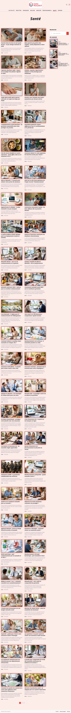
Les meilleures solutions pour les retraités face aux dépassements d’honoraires (10, 661)
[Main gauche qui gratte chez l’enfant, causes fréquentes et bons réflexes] (35, 34)
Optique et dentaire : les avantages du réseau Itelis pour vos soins (11, 394)
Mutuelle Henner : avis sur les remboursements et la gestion (9, 262)
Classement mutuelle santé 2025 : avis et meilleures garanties (34, 288)
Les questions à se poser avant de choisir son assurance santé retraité (35, 634)
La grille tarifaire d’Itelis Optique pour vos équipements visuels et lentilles (10, 235)
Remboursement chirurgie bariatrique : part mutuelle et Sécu (35, 555)
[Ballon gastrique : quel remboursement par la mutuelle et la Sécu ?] (11, 546)
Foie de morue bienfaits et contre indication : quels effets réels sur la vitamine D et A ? (11, 154)
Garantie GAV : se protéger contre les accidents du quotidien (35, 394)
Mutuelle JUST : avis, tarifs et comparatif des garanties (33, 582)
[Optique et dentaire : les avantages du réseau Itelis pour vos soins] (11, 385)
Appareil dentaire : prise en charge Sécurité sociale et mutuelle (11, 529)
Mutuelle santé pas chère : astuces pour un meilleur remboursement (11, 288)
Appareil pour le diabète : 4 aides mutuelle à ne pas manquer (10, 208)
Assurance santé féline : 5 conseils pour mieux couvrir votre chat (11, 367)
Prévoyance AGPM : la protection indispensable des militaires (10, 475)
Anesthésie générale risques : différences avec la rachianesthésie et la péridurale (35, 126)
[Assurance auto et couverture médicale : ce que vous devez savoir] (54, 43)
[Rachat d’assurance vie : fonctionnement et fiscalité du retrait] (35, 438)
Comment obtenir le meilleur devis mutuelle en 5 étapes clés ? (11, 341)
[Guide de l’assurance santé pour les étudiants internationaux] (35, 226)
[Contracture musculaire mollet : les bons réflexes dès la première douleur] (35, 199)
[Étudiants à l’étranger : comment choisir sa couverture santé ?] (35, 520)
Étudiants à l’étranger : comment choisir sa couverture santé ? (34, 529)
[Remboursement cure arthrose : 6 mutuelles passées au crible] (35, 333)
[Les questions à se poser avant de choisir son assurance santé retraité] (35, 625)
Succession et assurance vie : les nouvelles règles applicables (10, 447)
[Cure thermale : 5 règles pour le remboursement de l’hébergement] (11, 306)
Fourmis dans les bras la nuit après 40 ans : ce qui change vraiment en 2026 (11, 44)
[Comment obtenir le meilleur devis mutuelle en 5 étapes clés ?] (11, 333)
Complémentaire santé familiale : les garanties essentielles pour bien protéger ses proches (11, 126)
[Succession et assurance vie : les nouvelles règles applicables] (11, 438)
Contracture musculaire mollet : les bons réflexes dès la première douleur (35, 208)
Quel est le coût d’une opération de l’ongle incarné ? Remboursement (35, 181)
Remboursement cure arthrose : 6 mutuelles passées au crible (34, 341)
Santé (2, 52)
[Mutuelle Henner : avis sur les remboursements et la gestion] (11, 253)
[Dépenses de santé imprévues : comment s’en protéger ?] (35, 493)
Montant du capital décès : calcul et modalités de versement (35, 609)
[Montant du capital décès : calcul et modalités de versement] (35, 600)
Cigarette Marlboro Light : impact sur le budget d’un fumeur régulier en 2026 (11, 71)
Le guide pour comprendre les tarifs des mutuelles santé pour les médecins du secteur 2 (35, 661)
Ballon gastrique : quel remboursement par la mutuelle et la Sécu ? (11, 555)
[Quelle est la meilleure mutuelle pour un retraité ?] (11, 493)
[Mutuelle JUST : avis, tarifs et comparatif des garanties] (35, 573)
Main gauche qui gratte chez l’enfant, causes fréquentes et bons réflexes (34, 44)
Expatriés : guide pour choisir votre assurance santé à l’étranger (11, 634)
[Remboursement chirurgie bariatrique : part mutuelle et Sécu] (35, 546)
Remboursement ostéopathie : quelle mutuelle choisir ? (35, 475)
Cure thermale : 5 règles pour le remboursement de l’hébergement (11, 315)
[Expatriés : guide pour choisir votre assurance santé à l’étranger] (11, 625)
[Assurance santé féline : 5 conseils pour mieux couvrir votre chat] (11, 358)
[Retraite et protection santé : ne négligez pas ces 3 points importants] (35, 680)
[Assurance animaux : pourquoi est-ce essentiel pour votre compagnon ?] (35, 358)
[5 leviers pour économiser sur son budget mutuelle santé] (11, 600)
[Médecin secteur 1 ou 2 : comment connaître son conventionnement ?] (11, 573)
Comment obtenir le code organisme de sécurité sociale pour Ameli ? (35, 153)
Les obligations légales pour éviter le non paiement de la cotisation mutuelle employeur (63, 64)
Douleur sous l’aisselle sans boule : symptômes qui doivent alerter (34, 98)
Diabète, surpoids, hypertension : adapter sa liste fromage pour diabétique (34, 71)
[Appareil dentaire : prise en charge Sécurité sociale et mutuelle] (11, 520)
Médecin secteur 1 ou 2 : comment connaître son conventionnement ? (11, 582)
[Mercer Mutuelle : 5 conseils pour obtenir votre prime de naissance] (11, 172)
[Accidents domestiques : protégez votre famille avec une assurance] (11, 411)
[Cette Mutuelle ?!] (35, 4)
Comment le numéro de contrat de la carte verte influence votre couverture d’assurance (11, 689)
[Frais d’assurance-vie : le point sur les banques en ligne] (35, 411)
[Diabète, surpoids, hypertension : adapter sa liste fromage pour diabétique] (35, 62)
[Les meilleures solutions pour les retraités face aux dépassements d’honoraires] (11, 651)
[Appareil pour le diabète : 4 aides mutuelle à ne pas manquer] (11, 199)
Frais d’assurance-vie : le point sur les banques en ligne (34, 420)
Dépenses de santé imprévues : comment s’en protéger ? (33, 502)
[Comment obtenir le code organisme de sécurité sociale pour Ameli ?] (35, 145)
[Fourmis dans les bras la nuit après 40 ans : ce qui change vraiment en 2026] (11, 34)
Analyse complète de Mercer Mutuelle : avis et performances (34, 262)
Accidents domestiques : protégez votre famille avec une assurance (10, 420)
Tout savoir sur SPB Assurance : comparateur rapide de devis (33, 315)
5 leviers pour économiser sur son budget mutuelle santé (10, 609)
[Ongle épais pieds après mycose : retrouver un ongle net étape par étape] (11, 89)
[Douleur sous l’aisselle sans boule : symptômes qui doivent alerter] (35, 89)
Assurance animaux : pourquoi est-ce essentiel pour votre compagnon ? (35, 367)
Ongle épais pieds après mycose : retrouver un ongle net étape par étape (10, 98)
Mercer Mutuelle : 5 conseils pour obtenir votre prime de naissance (10, 181)
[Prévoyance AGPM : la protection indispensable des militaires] (11, 466)
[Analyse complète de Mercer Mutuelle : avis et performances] (35, 253)
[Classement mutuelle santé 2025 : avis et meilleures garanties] (35, 279)
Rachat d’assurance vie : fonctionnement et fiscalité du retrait (33, 447)
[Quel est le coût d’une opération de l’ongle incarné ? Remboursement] (35, 172)
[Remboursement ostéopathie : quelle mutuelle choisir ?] (35, 466)
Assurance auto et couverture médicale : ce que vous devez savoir (63, 44)
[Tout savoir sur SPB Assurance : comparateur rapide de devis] (35, 306)
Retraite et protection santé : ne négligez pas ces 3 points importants (35, 688)
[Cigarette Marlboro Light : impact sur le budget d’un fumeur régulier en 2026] (11, 62)
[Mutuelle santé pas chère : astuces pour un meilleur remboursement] (11, 279)
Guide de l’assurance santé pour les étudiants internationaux (35, 235)
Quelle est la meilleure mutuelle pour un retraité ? (10, 502)
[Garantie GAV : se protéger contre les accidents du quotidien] (35, 385)
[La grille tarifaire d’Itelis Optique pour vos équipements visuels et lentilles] (11, 226)
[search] (66, 5)
